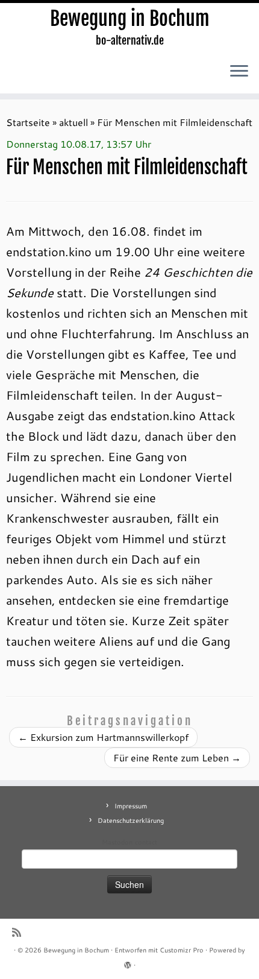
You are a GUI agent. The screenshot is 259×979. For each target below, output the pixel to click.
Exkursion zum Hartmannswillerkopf (103, 737)
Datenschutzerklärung (131, 820)
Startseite (28, 122)
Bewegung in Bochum (130, 19)
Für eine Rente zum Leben (177, 757)
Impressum (130, 806)
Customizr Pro (182, 950)
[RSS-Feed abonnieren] (19, 932)
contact (146, 842)
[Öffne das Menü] (239, 72)
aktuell (73, 122)
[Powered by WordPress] (127, 963)
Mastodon (117, 842)
